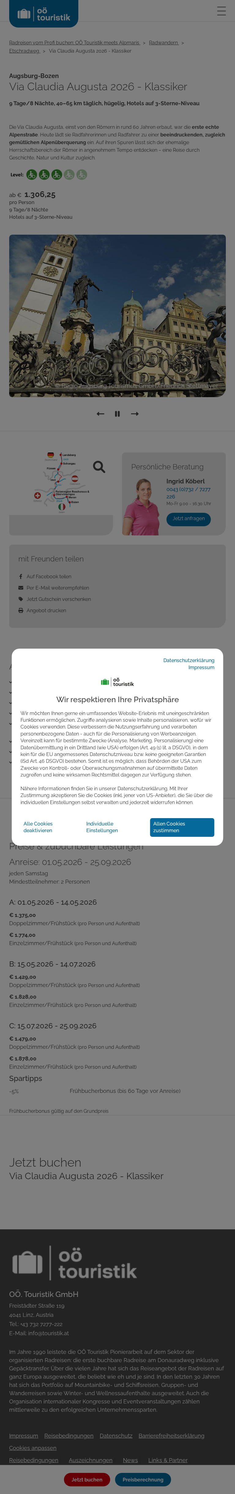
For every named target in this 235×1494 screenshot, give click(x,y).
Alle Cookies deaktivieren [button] (38, 827)
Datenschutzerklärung (188, 660)
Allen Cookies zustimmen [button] (169, 827)
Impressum (201, 667)
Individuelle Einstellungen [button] (102, 827)
